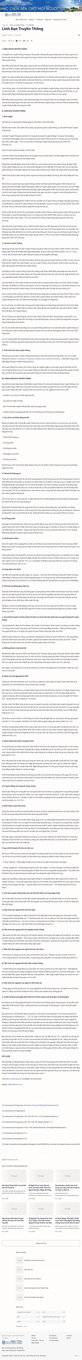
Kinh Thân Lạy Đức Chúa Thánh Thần (36, 1288)
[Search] (79, 14)
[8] (57, 263)
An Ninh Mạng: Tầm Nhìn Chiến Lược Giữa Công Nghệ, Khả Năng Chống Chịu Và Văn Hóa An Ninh (67, 1220)
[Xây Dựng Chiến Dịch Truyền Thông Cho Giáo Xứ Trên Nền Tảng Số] (14, 1208)
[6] (10, 145)
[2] (3, 139)
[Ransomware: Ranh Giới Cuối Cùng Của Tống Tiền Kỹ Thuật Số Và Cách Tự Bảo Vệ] (67, 1175)
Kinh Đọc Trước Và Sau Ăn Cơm (34, 1260)
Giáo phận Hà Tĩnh (12, 1159)
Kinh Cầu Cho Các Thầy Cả (32, 1279)
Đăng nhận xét (41, 1243)
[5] (42, 142)
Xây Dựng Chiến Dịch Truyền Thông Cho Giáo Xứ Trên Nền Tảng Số (13, 1220)
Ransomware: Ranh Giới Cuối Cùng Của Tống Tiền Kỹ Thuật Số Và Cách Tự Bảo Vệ (67, 1187)
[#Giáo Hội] (48, 19)
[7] (68, 260)
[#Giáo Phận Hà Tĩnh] (60, 19)
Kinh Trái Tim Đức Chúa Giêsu (34, 1297)
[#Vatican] (31, 19)
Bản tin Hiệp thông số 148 (15, 1079)
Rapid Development (49, 1105)
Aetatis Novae (32, 1105)
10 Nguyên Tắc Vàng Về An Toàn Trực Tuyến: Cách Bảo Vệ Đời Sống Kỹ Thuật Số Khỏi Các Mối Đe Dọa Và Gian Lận (40, 1220)
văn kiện (67, 356)
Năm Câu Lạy (28, 1269)
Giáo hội (70, 139)
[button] (75, 14)
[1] (57, 136)
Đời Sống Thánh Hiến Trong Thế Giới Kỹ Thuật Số (14, 1186)
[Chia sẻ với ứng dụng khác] (31, 41)
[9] (33, 362)
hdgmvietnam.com (15, 1084)
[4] (75, 139)
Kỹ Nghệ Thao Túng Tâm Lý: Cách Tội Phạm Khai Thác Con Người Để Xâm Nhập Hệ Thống (40, 1187)
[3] (51, 139)
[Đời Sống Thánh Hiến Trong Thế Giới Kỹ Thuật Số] (14, 1175)
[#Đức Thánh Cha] (21, 19)
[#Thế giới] (39, 19)
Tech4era (59, 1356)
